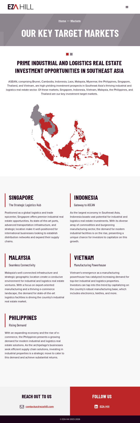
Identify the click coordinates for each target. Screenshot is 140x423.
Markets (76, 21)
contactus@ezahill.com (40, 406)
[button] (127, 7)
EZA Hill (104, 406)
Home (62, 21)
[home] (20, 7)
